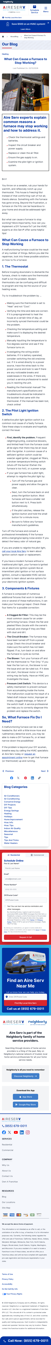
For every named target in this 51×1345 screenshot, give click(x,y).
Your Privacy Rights (14, 1294)
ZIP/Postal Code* (11, 895)
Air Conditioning (12, 799)
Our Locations (8, 1202)
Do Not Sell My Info (10, 1289)
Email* (6, 874)
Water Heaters (11, 843)
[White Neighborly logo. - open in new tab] (8, 2)
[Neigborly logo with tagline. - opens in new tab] (38, 1023)
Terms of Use (7, 1274)
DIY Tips (8, 807)
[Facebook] (11, 777)
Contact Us (7, 1176)
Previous (9, 771)
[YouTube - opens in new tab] (16, 1132)
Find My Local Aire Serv (26, 1003)
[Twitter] (18, 777)
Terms (32, 920)
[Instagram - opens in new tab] (28, 1132)
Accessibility (7, 1284)
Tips (6, 837)
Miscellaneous (11, 831)
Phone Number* (10, 885)
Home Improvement (13, 819)
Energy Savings (11, 810)
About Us (6, 1170)
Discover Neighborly (23, 1076)
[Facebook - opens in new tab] (4, 1132)
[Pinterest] (25, 777)
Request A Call (26, 937)
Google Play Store (27, 1104)
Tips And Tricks (11, 840)
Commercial (39, 855)
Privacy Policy (7, 1279)
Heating (5, 54)
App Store (27, 1097)
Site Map (6, 1207)
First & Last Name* (11, 863)
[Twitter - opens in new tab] (10, 1132)
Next (43, 771)
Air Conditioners (12, 796)
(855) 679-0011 (32, 1009)
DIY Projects (10, 804)
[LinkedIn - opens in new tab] (22, 1132)
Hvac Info (8, 822)
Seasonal (8, 834)
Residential (15, 855)
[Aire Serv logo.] (13, 1023)
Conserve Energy (12, 801)
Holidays (8, 816)
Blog (4, 1196)
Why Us (5, 1165)
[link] (39, 777)
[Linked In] (32, 777)
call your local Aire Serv (14, 551)
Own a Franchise (10, 1181)
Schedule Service (34, 11)
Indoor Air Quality (12, 828)
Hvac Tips (8, 825)
